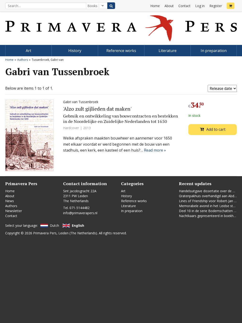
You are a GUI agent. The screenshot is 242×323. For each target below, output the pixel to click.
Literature (168, 50)
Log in (200, 6)
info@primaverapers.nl (80, 213)
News (9, 201)
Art (28, 50)
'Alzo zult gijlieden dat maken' (97, 108)
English (78, 225)
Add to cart (215, 129)
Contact (184, 6)
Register (215, 6)
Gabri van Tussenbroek (80, 102)
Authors (22, 60)
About (169, 6)
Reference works (121, 50)
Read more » (155, 150)
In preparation (214, 50)
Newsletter (13, 211)
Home (155, 6)
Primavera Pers (44, 233)
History (74, 50)
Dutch (54, 225)
